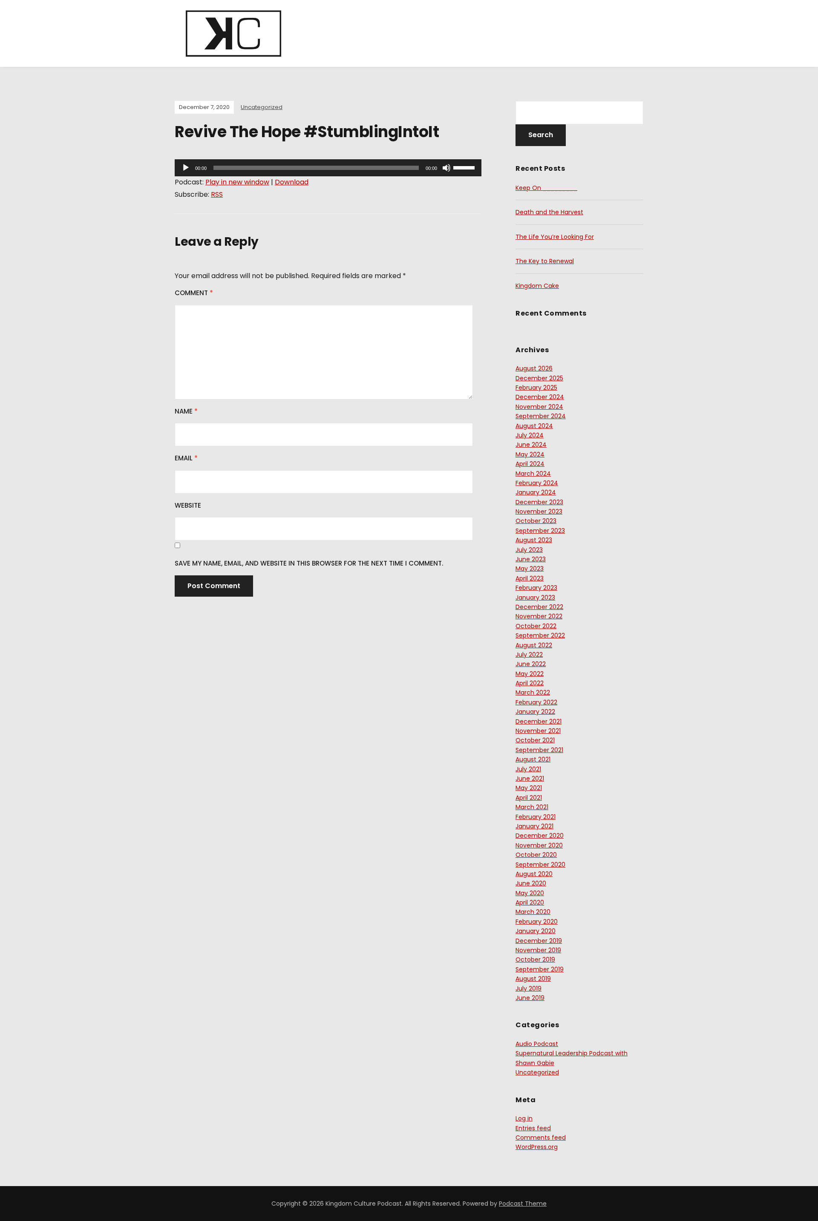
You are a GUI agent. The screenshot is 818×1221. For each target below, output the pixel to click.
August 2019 (533, 978)
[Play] (185, 168)
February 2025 (536, 387)
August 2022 (534, 645)
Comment (194, 292)
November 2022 (539, 616)
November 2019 (538, 950)
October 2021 (535, 740)
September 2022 (540, 635)
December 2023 (539, 502)
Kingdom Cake (537, 286)
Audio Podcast (537, 1044)
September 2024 (541, 416)
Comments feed (541, 1137)
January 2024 (536, 492)
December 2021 (539, 721)
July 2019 (528, 988)
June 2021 (530, 778)
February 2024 (537, 483)
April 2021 (529, 797)
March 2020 (533, 912)
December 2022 (539, 607)
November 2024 (539, 406)
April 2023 (530, 578)
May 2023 (530, 568)
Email (186, 458)
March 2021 (532, 807)
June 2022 (531, 664)
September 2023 (540, 530)
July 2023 (529, 550)
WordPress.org (537, 1147)
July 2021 (528, 769)
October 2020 (536, 854)
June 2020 (531, 883)
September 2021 (539, 750)
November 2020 (539, 845)
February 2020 (537, 921)
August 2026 (534, 368)
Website (188, 505)
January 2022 (535, 711)
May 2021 (529, 788)
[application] (328, 167)
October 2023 (536, 521)
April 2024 (530, 464)
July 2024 (530, 435)
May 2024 (530, 454)
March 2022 (533, 692)
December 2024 (540, 397)
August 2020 (534, 874)
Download (291, 182)
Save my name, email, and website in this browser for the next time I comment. (309, 563)
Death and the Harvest (549, 212)
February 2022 (536, 702)
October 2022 (536, 626)
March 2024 (533, 473)
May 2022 (530, 673)
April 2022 (530, 683)
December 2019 (539, 941)
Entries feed (533, 1128)
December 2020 (540, 835)
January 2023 (535, 597)
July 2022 (529, 654)
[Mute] (446, 168)
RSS (217, 194)
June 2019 (530, 998)
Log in (524, 1118)
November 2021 (538, 731)
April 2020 (530, 902)
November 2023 (539, 511)
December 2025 (539, 378)
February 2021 (536, 817)
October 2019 (535, 959)
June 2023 (531, 559)
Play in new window (237, 182)
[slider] (465, 167)
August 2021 (533, 759)
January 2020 (536, 931)
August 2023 (534, 540)
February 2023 (536, 587)
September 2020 (540, 864)
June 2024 (531, 444)
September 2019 (540, 969)
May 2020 (530, 893)
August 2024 (534, 426)
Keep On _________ (546, 188)
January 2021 (534, 826)
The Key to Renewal (545, 261)
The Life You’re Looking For (555, 237)
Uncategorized (261, 107)
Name (186, 411)
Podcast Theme (523, 1203)
